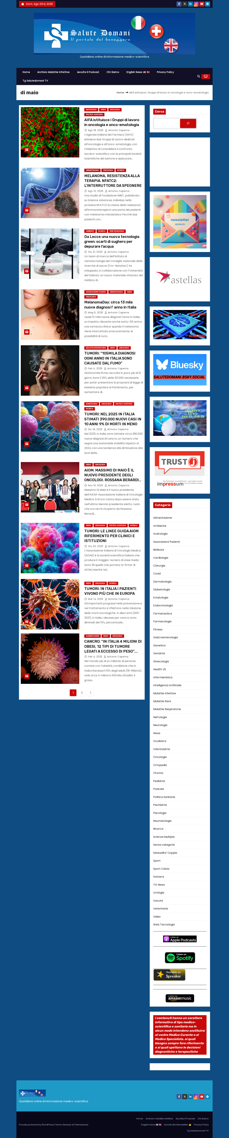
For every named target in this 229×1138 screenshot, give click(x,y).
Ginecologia (91, 404)
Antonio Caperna (118, 130)
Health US (159, 669)
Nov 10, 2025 (96, 485)
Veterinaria (160, 909)
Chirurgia (159, 566)
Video (157, 917)
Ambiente (90, 231)
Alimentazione (92, 636)
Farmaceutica (162, 613)
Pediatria (159, 781)
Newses (67, 1124)
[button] (198, 76)
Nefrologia (160, 717)
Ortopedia (160, 765)
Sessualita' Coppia (165, 853)
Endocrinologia (163, 605)
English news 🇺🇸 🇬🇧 (138, 72)
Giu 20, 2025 (96, 546)
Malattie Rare (162, 701)
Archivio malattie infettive (53, 72)
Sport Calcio (161, 869)
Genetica (159, 645)
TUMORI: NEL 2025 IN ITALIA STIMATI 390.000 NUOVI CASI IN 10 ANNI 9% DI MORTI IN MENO (112, 419)
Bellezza (158, 550)
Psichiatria (160, 805)
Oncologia (115, 109)
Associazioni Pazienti (96, 292)
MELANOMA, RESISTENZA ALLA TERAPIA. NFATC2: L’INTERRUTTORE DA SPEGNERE (113, 181)
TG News (159, 885)
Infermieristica (162, 677)
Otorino (158, 773)
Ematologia (91, 109)
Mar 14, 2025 (96, 599)
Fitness (157, 629)
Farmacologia (162, 621)
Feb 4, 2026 (95, 368)
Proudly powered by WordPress (36, 1124)
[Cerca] (188, 123)
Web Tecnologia (117, 231)
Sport (157, 861)
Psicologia (159, 813)
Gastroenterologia (165, 637)
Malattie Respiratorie (96, 348)
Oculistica (159, 741)
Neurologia (160, 725)
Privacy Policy (165, 72)
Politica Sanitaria (94, 114)
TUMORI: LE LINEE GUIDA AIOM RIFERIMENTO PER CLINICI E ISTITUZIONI (111, 536)
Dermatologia (92, 170)
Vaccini (158, 901)
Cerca (159, 111)
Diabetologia (161, 589)
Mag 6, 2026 (96, 312)
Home (26, 72)
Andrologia (160, 534)
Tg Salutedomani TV (35, 80)
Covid (157, 573)
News (103, 109)
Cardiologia (160, 558)
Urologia (158, 893)
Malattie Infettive (164, 693)
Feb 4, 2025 (95, 656)
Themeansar (81, 1124)
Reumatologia (162, 821)
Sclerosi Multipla (164, 837)
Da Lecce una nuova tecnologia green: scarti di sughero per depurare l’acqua (111, 241)
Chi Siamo (113, 72)
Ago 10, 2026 (96, 191)
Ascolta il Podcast (88, 72)
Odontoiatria (161, 749)
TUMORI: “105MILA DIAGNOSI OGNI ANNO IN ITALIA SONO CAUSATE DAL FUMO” (109, 358)
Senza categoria (164, 845)
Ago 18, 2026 (96, 130)
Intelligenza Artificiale (167, 685)
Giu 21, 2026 (95, 252)
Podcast (158, 789)
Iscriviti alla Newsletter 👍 (177, 1124)
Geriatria (159, 653)
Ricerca (120, 170)
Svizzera (158, 877)
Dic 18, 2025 (95, 429)
